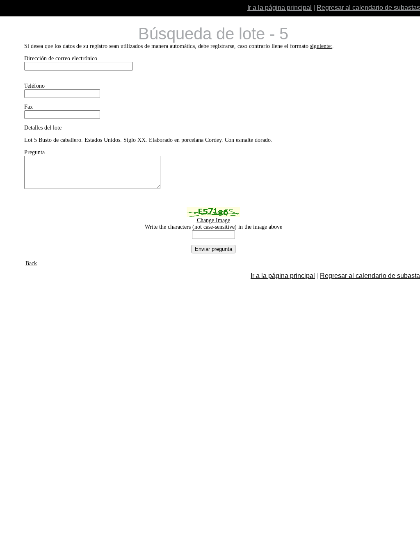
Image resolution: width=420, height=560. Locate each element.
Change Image (213, 220)
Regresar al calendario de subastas (368, 7)
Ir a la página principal (279, 7)
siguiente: (321, 46)
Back (31, 263)
